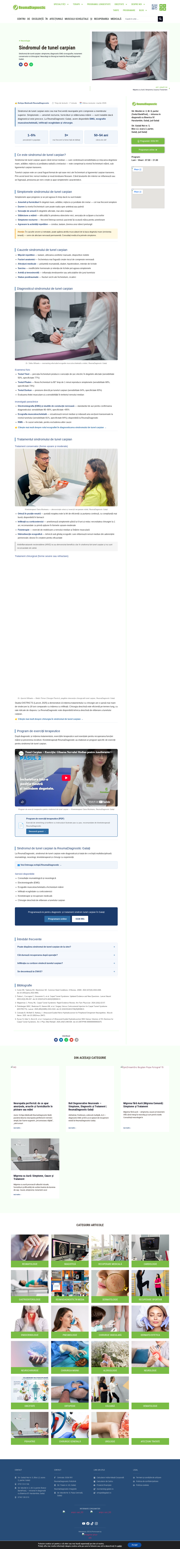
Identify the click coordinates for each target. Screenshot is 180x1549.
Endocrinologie (29, 1335)
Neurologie (25, 41)
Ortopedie (69, 1406)
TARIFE (116, 10)
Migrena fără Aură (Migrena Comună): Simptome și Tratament (143, 1105)
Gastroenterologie (29, 1299)
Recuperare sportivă (150, 1299)
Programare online (57, 919)
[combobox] (141, 19)
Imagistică (70, 1264)
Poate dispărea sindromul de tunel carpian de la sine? (66, 946)
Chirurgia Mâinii (70, 1370)
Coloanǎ (110, 1406)
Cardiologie (150, 1264)
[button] (21, 64)
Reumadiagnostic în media (70, 1299)
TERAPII (76, 4)
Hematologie (150, 1406)
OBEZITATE (119, 4)
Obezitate (30, 1406)
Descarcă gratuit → (37, 831)
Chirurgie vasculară (110, 1335)
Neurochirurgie (29, 1370)
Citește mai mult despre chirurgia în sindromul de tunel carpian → (50, 719)
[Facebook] (161, 5)
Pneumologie (70, 1335)
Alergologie (110, 1370)
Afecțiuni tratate (150, 1441)
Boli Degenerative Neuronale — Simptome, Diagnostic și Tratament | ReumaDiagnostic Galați (88, 1106)
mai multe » (17, 1128)
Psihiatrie (29, 1441)
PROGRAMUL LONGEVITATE (99, 4)
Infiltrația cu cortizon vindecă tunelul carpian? (66, 963)
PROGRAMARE (129, 10)
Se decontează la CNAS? (66, 971)
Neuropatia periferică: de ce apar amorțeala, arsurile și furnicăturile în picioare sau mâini (33, 1106)
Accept (134, 1545)
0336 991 (80, 919)
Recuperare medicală (110, 1264)
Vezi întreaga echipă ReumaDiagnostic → (41, 865)
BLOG (141, 10)
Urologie (110, 1441)
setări (119, 1546)
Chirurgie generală (70, 1441)
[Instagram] (164, 5)
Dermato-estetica (150, 1335)
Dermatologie (110, 1299)
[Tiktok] (161, 9)
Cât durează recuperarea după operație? (66, 955)
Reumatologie (29, 1264)
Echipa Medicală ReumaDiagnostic (33, 103)
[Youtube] (164, 9)
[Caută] (160, 19)
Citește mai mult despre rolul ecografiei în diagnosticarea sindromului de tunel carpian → (62, 427)
